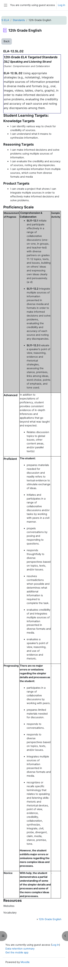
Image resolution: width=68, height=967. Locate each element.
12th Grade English (50, 919)
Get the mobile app (16, 952)
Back (7, 41)
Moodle (25, 962)
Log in (61, 5)
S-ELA (5, 20)
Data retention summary (20, 948)
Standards (19, 20)
